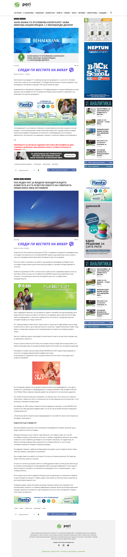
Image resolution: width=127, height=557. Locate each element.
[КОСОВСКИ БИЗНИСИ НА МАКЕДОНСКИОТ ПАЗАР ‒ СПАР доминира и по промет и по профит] (90, 152)
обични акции (46, 164)
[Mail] (68, 545)
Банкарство (22, 18)
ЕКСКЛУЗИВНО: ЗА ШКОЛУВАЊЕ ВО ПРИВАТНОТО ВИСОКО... (103, 111)
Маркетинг (55, 551)
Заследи (109, 166)
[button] (111, 12)
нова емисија (37, 164)
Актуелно (16, 18)
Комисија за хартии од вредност (23, 164)
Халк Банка (55, 164)
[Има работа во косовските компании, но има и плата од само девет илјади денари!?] (90, 143)
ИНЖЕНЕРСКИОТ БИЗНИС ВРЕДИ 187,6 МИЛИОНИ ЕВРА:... (103, 132)
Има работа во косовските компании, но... (102, 142)
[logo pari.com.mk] (29, 5)
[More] (38, 170)
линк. (24, 149)
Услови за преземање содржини (73, 551)
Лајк (73, 170)
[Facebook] (34, 170)
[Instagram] (63, 545)
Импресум (46, 551)
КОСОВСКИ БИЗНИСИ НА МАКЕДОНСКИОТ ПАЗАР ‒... (103, 153)
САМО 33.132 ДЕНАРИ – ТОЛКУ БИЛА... (103, 122)
